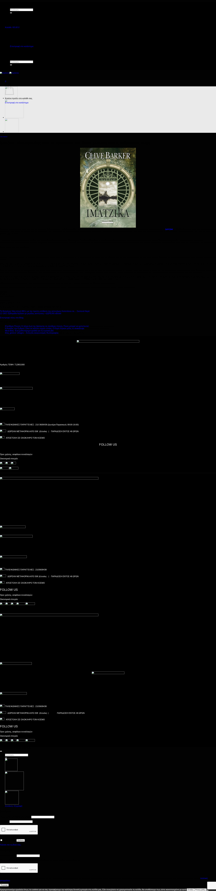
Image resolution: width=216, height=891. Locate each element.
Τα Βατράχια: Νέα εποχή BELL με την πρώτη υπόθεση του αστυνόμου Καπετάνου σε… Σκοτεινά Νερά (45, 311)
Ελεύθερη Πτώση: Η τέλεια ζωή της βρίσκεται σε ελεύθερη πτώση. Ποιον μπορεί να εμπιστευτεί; (47, 326)
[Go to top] (1, 751)
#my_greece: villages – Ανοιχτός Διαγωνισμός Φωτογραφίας (32, 333)
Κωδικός (4, 821)
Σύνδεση (21, 840)
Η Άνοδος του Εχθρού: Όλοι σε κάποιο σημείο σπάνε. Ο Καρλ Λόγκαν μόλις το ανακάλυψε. (45, 328)
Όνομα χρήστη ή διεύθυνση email (15, 817)
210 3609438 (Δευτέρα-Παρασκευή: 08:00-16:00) (57, 425)
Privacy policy (200, 890)
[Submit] (11, 12)
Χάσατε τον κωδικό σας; (10, 845)
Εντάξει (190, 890)
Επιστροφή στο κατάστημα (21, 46)
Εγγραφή (4, 885)
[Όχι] (207, 890)
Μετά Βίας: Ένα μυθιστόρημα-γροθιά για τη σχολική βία (29, 331)
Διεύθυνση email (8, 856)
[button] (12, 27)
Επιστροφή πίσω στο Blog (11, 318)
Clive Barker (4, 136)
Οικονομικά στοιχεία (9, 459)
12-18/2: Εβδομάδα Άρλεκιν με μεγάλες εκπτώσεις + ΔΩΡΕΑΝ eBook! (30, 313)
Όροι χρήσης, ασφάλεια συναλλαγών (16, 454)
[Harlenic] (9, 73)
